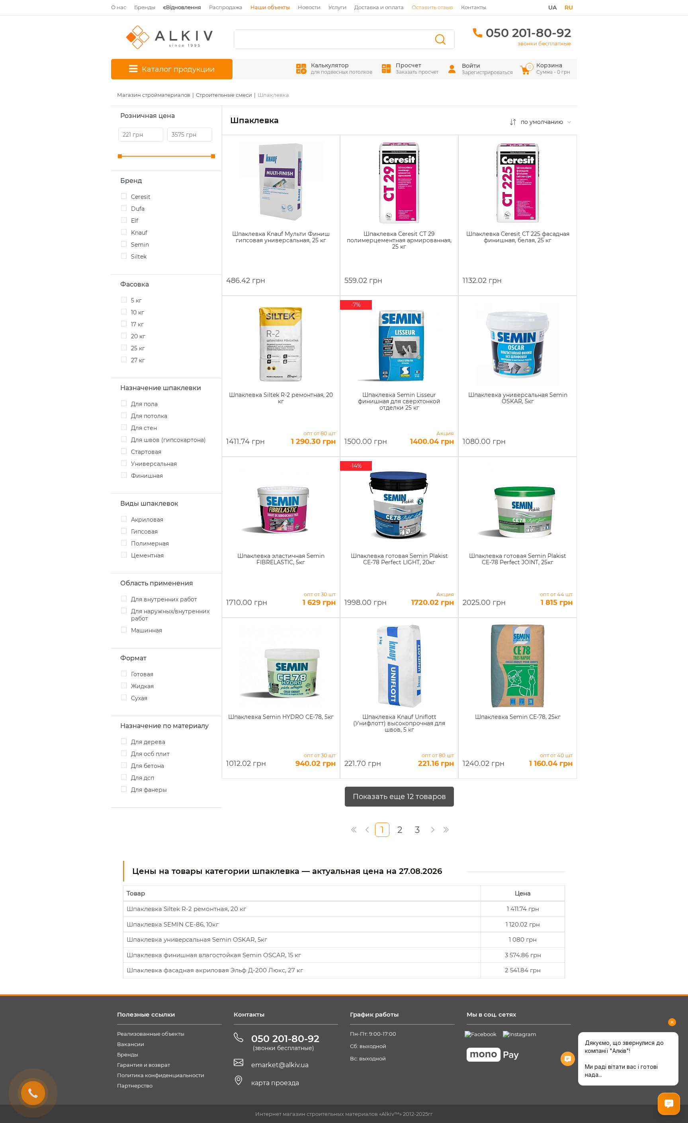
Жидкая (142, 686)
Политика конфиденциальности (160, 1075)
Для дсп (142, 777)
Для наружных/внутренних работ (170, 615)
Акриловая (147, 519)
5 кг (136, 300)
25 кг (138, 348)
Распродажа (225, 7)
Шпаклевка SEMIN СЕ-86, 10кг (173, 924)
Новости (309, 7)
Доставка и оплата (379, 7)
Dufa (138, 208)
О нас (118, 7)
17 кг (137, 324)
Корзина (550, 68)
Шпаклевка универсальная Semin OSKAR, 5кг (197, 939)
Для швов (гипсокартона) (168, 440)
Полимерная (150, 543)
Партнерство (134, 1085)
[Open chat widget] (669, 1104)
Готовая (142, 674)
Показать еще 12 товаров (399, 796)
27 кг (138, 360)
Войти (471, 65)
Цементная (147, 555)
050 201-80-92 (528, 33)
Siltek (139, 256)
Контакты (473, 7)
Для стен (144, 428)
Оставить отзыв (432, 7)
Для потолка (149, 416)
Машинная (146, 630)
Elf (134, 220)
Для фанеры (149, 789)
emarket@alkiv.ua (280, 1065)
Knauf (139, 232)
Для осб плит (150, 754)
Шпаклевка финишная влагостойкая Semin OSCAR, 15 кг (214, 955)
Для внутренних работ (164, 599)
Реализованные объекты (150, 1034)
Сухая (139, 698)
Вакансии (130, 1044)
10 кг (137, 312)
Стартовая (146, 451)
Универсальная (154, 463)
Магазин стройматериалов (153, 95)
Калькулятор (341, 68)
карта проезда (275, 1083)
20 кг (138, 336)
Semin (140, 244)
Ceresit (140, 196)
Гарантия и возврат (143, 1065)
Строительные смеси (224, 95)
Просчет (417, 68)
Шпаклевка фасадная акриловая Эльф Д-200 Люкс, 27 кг (215, 970)
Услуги (337, 7)
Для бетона (147, 766)
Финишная (147, 475)
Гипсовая (144, 531)
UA (552, 7)
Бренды (144, 7)
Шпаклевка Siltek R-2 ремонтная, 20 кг (186, 909)
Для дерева (148, 742)
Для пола (144, 404)
